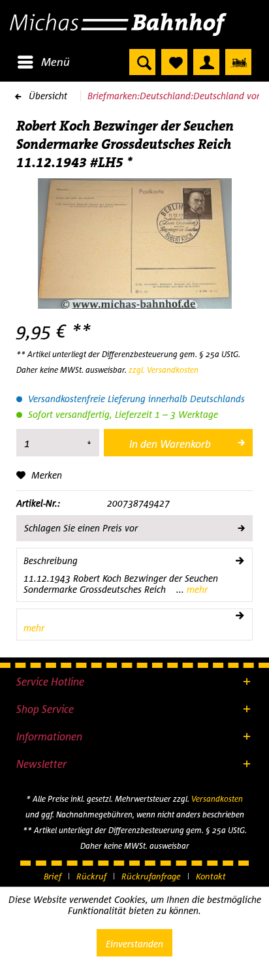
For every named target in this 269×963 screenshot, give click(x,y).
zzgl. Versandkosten (163, 370)
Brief (52, 876)
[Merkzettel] (174, 62)
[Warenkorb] (238, 62)
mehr (196, 589)
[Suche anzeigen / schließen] (142, 62)
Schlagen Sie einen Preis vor (81, 527)
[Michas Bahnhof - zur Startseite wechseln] (134, 24)
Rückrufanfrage (151, 876)
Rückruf (91, 876)
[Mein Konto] (206, 62)
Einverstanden (134, 943)
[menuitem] (43, 62)
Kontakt (211, 876)
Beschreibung (51, 560)
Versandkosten (217, 799)
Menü (55, 62)
